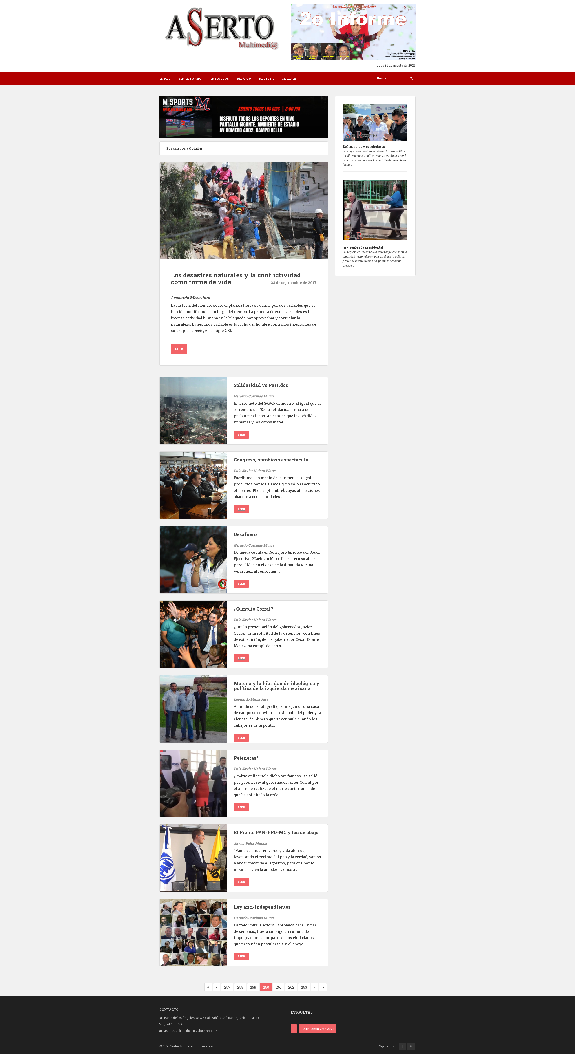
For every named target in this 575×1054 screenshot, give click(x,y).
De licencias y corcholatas (364, 146)
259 (253, 987)
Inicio (165, 79)
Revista (266, 79)
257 (227, 987)
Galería (289, 79)
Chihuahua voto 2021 (318, 1029)
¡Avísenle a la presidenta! (363, 247)
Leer (179, 349)
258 (240, 987)
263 (304, 987)
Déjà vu (244, 79)
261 (278, 987)
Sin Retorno (190, 79)
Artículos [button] (219, 79)
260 (266, 987)
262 (291, 987)
